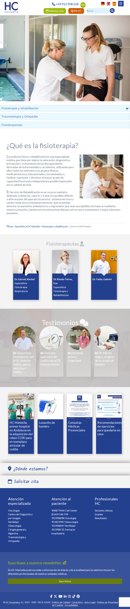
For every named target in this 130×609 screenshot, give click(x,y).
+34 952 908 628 (67, 4)
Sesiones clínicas (104, 510)
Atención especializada (19, 501)
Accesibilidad (71, 605)
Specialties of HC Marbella (27, 226)
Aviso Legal (89, 602)
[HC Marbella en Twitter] (55, 596)
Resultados (101, 518)
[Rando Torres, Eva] (65, 262)
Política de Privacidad (107, 602)
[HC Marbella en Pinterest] (78, 596)
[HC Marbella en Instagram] (69, 596)
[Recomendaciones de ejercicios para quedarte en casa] (109, 406)
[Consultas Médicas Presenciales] (79, 406)
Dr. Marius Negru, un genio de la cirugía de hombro (105, 358)
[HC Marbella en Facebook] (51, 596)
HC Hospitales (13, 602)
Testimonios (61, 322)
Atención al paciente (61, 501)
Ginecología (14, 525)
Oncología (14, 510)
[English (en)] (107, 3)
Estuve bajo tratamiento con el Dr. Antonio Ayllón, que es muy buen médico (23, 362)
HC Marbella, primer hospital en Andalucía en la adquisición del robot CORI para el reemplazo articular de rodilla (21, 436)
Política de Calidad (61, 602)
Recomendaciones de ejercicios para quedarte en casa (109, 428)
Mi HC (78, 11)
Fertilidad (13, 521)
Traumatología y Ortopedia (19, 116)
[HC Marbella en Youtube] (60, 596)
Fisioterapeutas (12, 125)
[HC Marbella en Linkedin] (65, 596)
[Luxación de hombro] (50, 406)
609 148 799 (61, 514)
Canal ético (77, 602)
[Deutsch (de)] (102, 3)
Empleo (99, 514)
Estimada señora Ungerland (75, 356)
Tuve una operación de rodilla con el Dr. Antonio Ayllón (51, 358)
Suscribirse (65, 581)
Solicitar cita (56, 11)
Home (9, 226)
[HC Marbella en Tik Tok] (74, 596)
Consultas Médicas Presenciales (76, 426)
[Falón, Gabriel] (104, 262)
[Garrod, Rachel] (26, 262)
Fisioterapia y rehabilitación (55, 226)
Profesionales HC (106, 501)
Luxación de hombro (47, 424)
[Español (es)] (113, 3)
